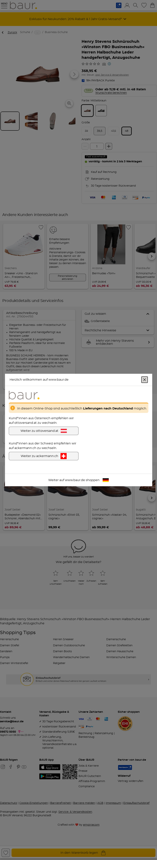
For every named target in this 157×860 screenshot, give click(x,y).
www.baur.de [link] (75, 480)
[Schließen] (144, 380)
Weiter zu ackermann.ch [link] (39, 456)
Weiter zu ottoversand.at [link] (39, 430)
